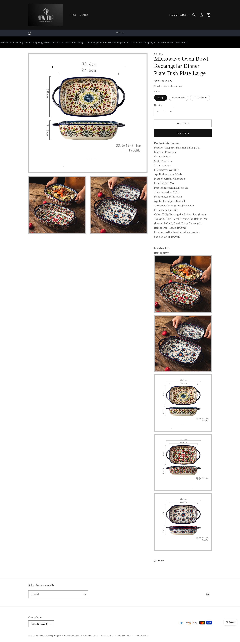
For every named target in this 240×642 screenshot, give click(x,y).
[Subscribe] (84, 594)
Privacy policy (107, 635)
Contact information (73, 635)
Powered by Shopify (52, 635)
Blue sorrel (178, 97)
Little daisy (200, 97)
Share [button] (161, 560)
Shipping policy (124, 635)
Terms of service (141, 635)
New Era (39, 635)
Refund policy (91, 635)
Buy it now (183, 133)
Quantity (158, 105)
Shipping (158, 86)
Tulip (161, 97)
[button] (194, 15)
